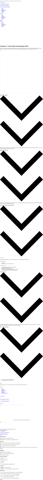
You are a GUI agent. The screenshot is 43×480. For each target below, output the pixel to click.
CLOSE (1, 448)
